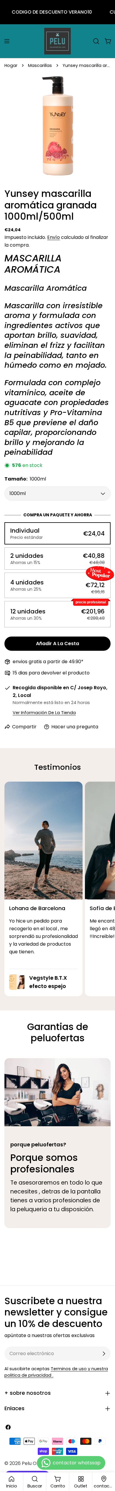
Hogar (10, 65)
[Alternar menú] (7, 41)
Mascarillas (40, 65)
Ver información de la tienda (44, 713)
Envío (53, 237)
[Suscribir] (104, 1353)
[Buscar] (96, 41)
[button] (57, 533)
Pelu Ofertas (36, 1463)
